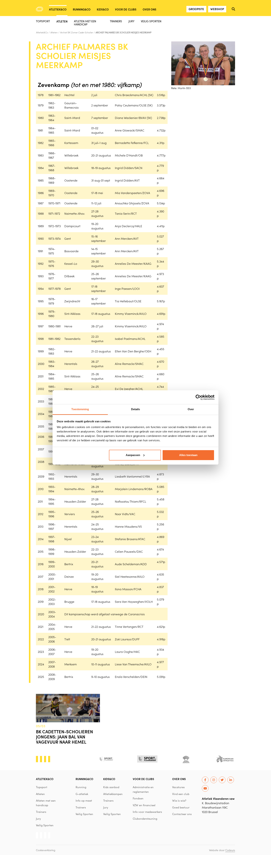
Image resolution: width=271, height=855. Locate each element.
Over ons (149, 9)
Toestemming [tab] (80, 409)
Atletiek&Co (58, 9)
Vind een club (180, 794)
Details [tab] (135, 409)
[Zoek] (233, 9)
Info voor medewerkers (147, 812)
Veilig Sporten (151, 21)
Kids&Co (103, 9)
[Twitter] (222, 780)
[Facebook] (205, 780)
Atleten (61, 21)
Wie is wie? (179, 800)
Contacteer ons (182, 814)
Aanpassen (133, 455)
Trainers (116, 21)
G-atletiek (82, 794)
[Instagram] (213, 780)
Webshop (217, 9)
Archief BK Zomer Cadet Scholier (76, 32)
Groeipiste (196, 9)
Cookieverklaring (45, 850)
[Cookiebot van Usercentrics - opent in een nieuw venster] (198, 397)
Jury (131, 21)
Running (81, 787)
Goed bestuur (181, 807)
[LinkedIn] (230, 780)
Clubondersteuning (145, 818)
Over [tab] (191, 409)
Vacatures (178, 787)
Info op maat (84, 800)
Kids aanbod (111, 787)
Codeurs (230, 850)
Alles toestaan (188, 455)
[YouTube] (205, 788)
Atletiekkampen (113, 794)
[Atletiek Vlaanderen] (39, 9)
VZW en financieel (144, 805)
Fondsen (138, 798)
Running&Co (82, 9)
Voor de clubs (125, 9)
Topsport (43, 21)
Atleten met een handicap (85, 22)
